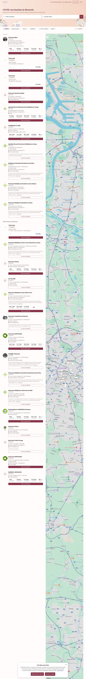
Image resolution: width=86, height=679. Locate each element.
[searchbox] (22, 17)
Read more (18, 175)
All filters (7, 28)
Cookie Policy (60, 670)
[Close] (66, 664)
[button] (72, 385)
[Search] (81, 17)
